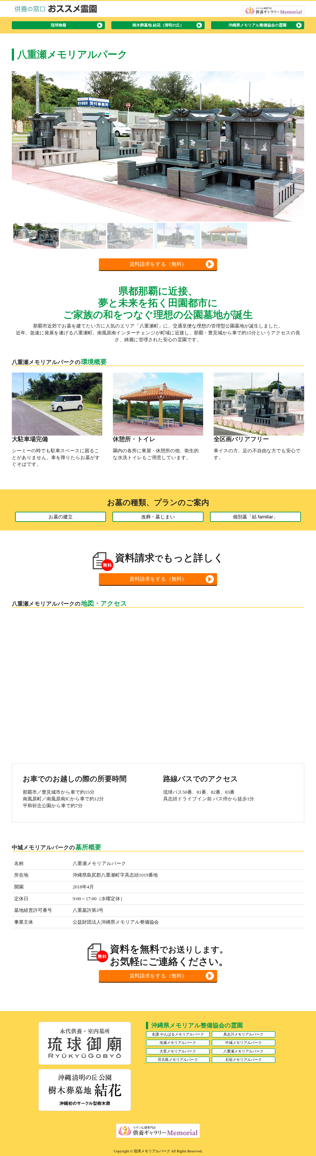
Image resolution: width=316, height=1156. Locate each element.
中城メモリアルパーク (243, 1042)
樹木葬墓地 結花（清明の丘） (158, 25)
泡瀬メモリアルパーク (178, 1042)
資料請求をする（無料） (158, 264)
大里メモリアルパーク (178, 1051)
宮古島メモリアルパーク (178, 1059)
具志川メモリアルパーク (243, 1034)
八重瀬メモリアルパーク (243, 1051)
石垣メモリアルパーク (243, 1059)
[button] (18, 146)
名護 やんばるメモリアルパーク (178, 1034)
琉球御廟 (58, 25)
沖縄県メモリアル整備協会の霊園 (258, 25)
